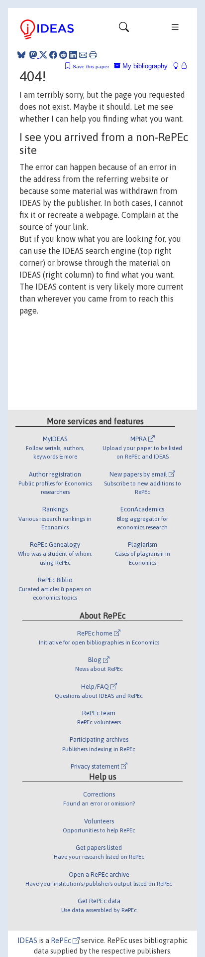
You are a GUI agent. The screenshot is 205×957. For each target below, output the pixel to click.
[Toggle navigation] (124, 29)
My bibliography (144, 66)
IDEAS (27, 941)
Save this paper (91, 66)
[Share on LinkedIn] (73, 54)
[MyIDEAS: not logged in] (179, 66)
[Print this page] (93, 54)
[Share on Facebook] (53, 54)
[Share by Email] (83, 54)
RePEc (62, 941)
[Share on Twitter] (43, 54)
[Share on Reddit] (63, 54)
